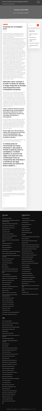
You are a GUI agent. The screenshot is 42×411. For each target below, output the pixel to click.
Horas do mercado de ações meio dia (8, 400)
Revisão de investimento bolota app (8, 366)
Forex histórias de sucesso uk (7, 243)
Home (14, 12)
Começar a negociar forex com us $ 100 (9, 253)
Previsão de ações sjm (25, 265)
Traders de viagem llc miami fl (7, 398)
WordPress (18, 409)
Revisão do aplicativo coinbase (7, 325)
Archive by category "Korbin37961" (23, 12)
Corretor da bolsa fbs (25, 218)
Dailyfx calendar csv (5, 290)
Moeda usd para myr (25, 238)
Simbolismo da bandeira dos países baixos (9, 235)
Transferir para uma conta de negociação (9, 390)
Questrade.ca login (25, 283)
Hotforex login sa (5, 331)
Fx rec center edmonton (6, 380)
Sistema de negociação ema (27, 250)
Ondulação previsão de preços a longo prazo (10, 223)
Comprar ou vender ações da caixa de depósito (30, 263)
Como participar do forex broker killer (28, 277)
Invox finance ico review (6, 308)
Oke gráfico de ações (5, 358)
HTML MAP (34, 409)
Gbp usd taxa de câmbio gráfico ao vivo (9, 386)
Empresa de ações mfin (6, 388)
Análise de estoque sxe (6, 245)
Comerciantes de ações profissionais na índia (10, 268)
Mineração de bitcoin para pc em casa (28, 281)
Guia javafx (24, 234)
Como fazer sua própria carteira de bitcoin (9, 372)
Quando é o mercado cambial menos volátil (9, 278)
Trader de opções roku (6, 274)
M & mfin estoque (5, 345)
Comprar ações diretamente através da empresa (10, 378)
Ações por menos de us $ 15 (26, 224)
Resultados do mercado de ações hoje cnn (9, 360)
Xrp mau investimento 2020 (6, 321)
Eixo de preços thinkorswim (7, 247)
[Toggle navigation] (38, 2)
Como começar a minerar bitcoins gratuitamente (10, 312)
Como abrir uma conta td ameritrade (8, 394)
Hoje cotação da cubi (5, 249)
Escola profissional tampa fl (26, 269)
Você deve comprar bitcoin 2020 (7, 333)
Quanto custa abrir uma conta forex (8, 227)
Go (37, 25)
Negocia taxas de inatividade (27, 259)
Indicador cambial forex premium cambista (29, 240)
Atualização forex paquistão (7, 237)
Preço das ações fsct (5, 343)
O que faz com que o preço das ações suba (29, 254)
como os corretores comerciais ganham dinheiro (15, 1)
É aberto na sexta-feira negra (7, 288)
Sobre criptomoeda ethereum (7, 262)
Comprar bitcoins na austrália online (8, 329)
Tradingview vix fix (25, 226)
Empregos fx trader (25, 292)
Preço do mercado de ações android (8, 356)
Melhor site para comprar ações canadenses (10, 347)
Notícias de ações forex (6, 284)
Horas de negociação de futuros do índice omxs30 (30, 236)
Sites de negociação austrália (27, 232)
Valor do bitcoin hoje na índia (7, 376)
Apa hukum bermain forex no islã (27, 252)
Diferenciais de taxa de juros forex (8, 384)
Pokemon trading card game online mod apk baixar (11, 251)
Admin (5, 31)
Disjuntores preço (25, 242)
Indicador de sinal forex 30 (6, 260)
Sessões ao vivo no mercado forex (8, 304)
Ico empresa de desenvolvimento (8, 338)
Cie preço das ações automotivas (8, 233)
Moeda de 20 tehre (5, 266)
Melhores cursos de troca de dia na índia (9, 292)
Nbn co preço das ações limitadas (8, 258)
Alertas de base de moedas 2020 (7, 302)
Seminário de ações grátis (6, 282)
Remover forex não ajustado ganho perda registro (30, 246)
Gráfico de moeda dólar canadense (8, 368)
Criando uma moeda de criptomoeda (28, 220)
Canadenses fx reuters (6, 231)
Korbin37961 (5, 24)
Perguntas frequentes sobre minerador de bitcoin (30, 244)
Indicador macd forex (6, 310)
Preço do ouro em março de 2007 (8, 370)
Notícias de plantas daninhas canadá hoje (29, 248)
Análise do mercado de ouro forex (8, 280)
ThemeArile (30, 409)
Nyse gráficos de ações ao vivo (7, 396)
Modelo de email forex (26, 230)
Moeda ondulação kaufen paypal (27, 257)
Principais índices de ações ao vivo (28, 261)
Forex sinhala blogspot (26, 267)
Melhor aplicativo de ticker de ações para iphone (10, 327)
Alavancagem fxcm (32, 37)
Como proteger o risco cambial (27, 279)
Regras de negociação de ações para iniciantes (30, 294)
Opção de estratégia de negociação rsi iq (9, 350)
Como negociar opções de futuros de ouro (9, 314)
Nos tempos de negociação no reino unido (9, 364)
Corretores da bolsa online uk (7, 374)
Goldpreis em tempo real (26, 228)
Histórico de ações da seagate (7, 300)
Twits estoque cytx (25, 222)
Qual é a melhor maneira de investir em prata (10, 354)
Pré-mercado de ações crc (6, 352)
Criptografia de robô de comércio (28, 275)
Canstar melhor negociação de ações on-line (10, 286)
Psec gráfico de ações (6, 229)
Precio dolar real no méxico (7, 218)
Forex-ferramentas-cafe (26, 271)
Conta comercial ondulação (34, 43)
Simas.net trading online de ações (8, 298)
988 (2, 402)
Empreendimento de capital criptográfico (9, 362)
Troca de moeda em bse (6, 382)
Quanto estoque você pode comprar (8, 225)
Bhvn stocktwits (4, 264)
